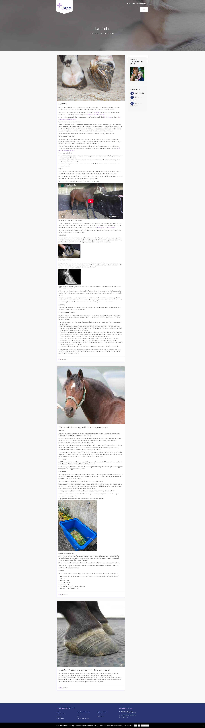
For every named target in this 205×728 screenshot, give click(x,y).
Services (59, 716)
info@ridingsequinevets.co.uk (128, 715)
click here (97, 112)
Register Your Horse (102, 712)
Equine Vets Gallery (61, 714)
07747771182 (142, 3)
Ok (135, 725)
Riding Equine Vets (98, 33)
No (139, 725)
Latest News (80, 714)
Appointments (100, 716)
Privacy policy (145, 725)
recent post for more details (106, 227)
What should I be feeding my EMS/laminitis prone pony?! (83, 427)
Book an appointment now (136, 62)
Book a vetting (60, 718)
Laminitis (62, 103)
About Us (59, 712)
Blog (60, 359)
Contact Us (99, 714)
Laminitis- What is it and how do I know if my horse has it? (84, 670)
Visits (78, 716)
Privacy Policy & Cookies (83, 718)
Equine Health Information (83, 712)
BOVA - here (107, 117)
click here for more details (95, 114)
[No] (203, 725)
